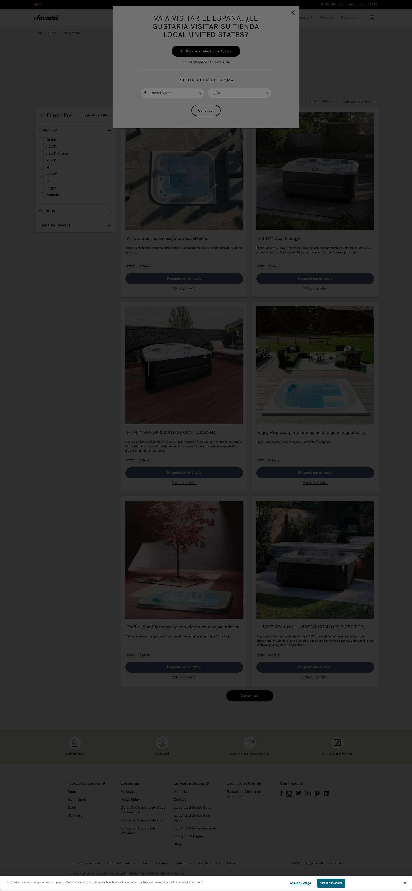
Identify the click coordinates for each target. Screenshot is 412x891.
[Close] (405, 883)
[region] (206, 883)
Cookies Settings (300, 883)
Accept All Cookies (331, 883)
